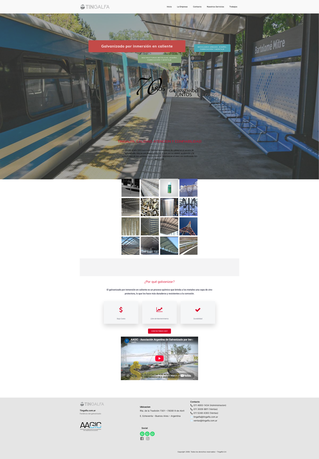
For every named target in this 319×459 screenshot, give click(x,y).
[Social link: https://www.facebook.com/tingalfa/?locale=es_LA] (143, 439)
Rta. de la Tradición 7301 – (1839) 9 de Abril (162, 411)
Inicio (169, 6)
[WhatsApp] (142, 434)
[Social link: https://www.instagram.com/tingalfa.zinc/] (149, 439)
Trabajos (233, 6)
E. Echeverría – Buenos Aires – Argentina (160, 416)
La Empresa (182, 6)
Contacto (197, 6)
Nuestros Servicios (215, 6)
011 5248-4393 (201, 413)
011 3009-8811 (201, 409)
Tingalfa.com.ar (88, 410)
